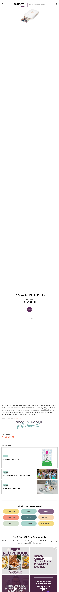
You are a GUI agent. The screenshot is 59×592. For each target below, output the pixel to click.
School (28, 517)
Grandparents (46, 523)
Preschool (11, 517)
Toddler (46, 511)
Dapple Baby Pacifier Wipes (11, 459)
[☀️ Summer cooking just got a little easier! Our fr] (15, 560)
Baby (29, 511)
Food (11, 523)
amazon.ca (17, 418)
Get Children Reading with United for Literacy (16, 475)
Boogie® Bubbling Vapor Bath (12, 488)
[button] (24, 302)
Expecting (11, 511)
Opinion (29, 523)
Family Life (46, 517)
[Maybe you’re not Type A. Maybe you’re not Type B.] (43, 560)
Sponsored (6, 456)
